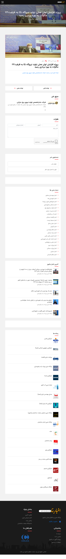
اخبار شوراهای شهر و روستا (49, 202)
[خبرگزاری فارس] (55, 340)
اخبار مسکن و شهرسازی (50, 205)
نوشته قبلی (46, 88)
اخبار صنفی (54, 252)
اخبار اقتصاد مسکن (52, 217)
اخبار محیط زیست (52, 220)
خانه (36, 19)
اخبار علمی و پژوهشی (51, 242)
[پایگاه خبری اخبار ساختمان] (55, 424)
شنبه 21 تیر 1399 (52, 61)
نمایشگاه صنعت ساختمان (25, 523)
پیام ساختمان (48, 441)
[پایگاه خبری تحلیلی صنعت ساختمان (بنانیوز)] (55, 415)
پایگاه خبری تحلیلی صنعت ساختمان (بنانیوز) (40, 413)
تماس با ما (58, 537)
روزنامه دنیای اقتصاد (46, 357)
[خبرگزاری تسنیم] (55, 470)
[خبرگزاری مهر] (55, 452)
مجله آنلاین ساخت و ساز (45, 459)
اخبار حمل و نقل (52, 223)
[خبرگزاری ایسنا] (55, 377)
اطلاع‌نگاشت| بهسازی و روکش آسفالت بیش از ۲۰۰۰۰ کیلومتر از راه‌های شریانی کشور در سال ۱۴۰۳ (35, 270)
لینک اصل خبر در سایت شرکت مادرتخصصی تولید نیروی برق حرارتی (40, 73)
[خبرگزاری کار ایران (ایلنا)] (55, 405)
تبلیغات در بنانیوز (56, 542)
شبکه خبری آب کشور (46, 385)
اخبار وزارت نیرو (52, 245)
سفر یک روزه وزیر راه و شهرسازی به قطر (41, 291)
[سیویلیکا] (25, 538)
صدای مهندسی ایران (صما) (45, 394)
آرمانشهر (50, 478)
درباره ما (58, 534)
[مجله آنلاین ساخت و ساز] (55, 461)
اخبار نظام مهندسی (52, 230)
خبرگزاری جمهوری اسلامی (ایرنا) (43, 348)
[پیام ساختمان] (55, 442)
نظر (43, 61)
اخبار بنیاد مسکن (52, 233)
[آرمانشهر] (55, 479)
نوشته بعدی (20, 88)
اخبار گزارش (54, 227)
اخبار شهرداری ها (52, 199)
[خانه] (55, 433)
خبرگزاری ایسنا (48, 376)
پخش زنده (29, 521)
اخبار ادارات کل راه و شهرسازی (49, 239)
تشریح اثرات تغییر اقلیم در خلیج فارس (42, 311)
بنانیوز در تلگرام (53, 521)
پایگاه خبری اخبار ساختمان (45, 422)
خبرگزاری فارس (48, 339)
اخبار (31, 19)
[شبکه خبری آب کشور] (55, 387)
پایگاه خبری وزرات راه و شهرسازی (44, 274)
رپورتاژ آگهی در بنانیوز (55, 539)
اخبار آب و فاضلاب (52, 214)
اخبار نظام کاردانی (52, 255)
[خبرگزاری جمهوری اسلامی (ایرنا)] (55, 350)
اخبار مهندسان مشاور (51, 195)
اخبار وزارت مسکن (52, 248)
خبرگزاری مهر (48, 450)
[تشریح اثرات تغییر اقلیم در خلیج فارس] (55, 313)
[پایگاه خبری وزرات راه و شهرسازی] (55, 368)
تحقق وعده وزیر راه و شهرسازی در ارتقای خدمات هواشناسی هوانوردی (36, 301)
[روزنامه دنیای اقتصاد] (55, 359)
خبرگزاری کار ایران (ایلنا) (45, 404)
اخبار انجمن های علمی (51, 236)
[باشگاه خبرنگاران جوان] (55, 489)
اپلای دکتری (28, 515)
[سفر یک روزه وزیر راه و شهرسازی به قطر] (55, 293)
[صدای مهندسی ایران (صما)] (55, 396)
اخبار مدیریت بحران (51, 211)
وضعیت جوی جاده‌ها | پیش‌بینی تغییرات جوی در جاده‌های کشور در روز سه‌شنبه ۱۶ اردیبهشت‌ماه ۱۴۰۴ (35, 281)
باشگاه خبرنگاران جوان (46, 487)
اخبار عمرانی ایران (27, 518)
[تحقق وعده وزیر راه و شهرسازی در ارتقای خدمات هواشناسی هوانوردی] (55, 302)
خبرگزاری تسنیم (48, 469)
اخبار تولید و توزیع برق (51, 208)
